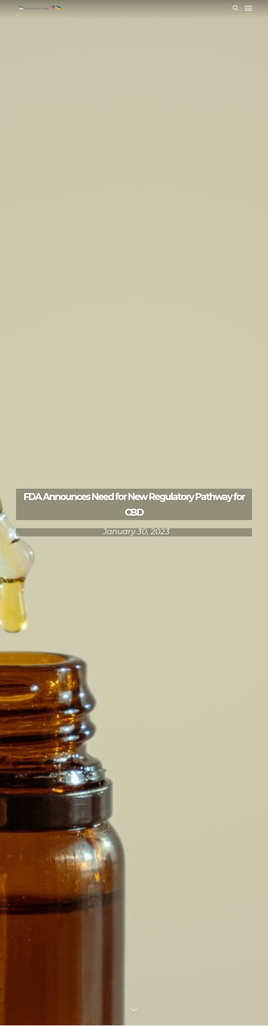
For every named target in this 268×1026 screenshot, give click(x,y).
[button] (248, 8)
